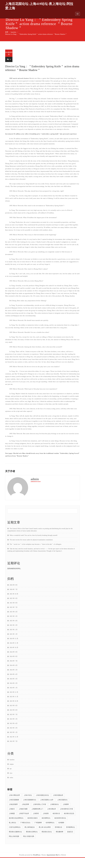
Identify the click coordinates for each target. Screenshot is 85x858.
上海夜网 (66, 804)
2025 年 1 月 (13, 634)
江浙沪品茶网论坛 (15, 827)
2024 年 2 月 (13, 683)
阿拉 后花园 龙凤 (28, 836)
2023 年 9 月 (13, 705)
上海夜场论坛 (54, 804)
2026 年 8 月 (13, 585)
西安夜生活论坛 (47, 832)
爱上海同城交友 (30, 827)
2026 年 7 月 (13, 589)
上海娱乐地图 (23, 809)
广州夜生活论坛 (25, 822)
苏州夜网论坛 (70, 827)
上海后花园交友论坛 (42, 795)
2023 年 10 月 (14, 701)
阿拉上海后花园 (14, 836)
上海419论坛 (28, 795)
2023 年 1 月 (13, 732)
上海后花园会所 (58, 795)
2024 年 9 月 (13, 652)
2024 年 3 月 (13, 679)
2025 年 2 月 (13, 629)
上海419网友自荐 (14, 795)
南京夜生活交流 (69, 813)
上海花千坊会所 (24, 813)
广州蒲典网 (38, 822)
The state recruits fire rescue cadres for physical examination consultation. (31, 540)
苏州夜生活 (58, 827)
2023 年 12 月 (14, 692)
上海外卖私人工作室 (39, 804)
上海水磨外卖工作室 (66, 809)
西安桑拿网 (59, 832)
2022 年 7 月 (13, 741)
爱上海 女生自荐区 (45, 827)
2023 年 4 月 (13, 723)
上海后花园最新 (14, 800)
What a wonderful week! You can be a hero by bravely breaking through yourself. (34, 535)
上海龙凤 (46, 813)
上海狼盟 (12, 813)
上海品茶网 (25, 804)
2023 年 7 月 (13, 714)
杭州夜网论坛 (50, 822)
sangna (12, 764)
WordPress (36, 855)
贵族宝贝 (70, 832)
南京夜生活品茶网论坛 (16, 818)
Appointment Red (52, 855)
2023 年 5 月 (13, 719)
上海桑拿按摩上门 (37, 809)
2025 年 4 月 (13, 620)
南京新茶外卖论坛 (60, 818)
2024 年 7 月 (13, 661)
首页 (6, 32)
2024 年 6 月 (13, 665)
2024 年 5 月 (13, 670)
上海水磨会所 (51, 809)
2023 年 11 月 (14, 696)
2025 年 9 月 (13, 598)
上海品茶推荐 (13, 804)
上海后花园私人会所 (46, 800)
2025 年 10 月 (14, 594)
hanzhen (13, 32)
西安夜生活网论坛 (32, 832)
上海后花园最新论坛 (29, 800)
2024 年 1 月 (13, 687)
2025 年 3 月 (13, 625)
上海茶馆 (36, 813)
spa (11, 768)
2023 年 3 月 (13, 728)
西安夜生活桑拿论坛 (15, 832)
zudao (11, 777)
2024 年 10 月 (14, 647)
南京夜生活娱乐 (32, 818)
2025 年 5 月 (13, 616)
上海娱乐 (12, 809)
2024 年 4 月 (13, 674)
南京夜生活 (56, 813)
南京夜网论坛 (46, 818)
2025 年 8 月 (13, 603)
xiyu (11, 773)
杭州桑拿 (61, 822)
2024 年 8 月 (13, 656)
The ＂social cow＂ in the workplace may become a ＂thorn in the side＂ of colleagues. (36, 544)
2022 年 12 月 (14, 737)
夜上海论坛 (12, 822)
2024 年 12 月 (14, 638)
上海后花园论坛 (62, 800)
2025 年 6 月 (13, 612)
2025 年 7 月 (13, 607)
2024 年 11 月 (14, 643)
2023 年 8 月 (13, 710)
